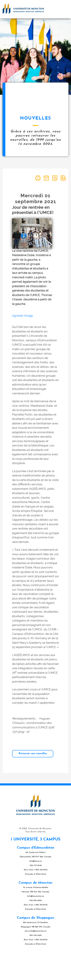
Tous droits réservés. (35, 832)
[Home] (23, 8)
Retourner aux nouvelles (33, 753)
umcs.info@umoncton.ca (35, 931)
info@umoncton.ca (35, 896)
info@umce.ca (35, 861)
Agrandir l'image (22, 315)
